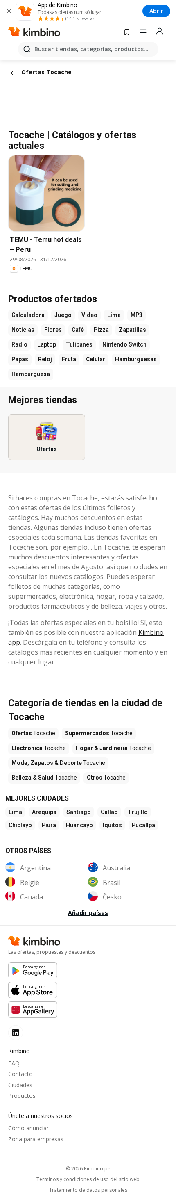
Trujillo (138, 812)
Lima (15, 812)
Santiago (78, 812)
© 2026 (88, 1168)
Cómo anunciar (28, 1128)
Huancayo (79, 825)
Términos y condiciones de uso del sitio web (88, 1179)
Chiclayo (20, 825)
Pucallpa (143, 825)
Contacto (20, 1074)
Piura (49, 825)
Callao (109, 812)
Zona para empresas (35, 1139)
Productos (22, 1095)
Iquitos (112, 825)
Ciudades (20, 1085)
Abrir (156, 11)
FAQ (14, 1063)
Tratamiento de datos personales (88, 1190)
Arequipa (44, 812)
